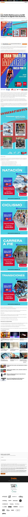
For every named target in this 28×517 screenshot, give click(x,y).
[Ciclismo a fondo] (5, 0)
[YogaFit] (4, 506)
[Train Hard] (3, 510)
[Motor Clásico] (20, 497)
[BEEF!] (12, 510)
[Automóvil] (4, 500)
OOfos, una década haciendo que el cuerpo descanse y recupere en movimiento (16, 374)
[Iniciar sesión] (25, 2)
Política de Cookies (6, 465)
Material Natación (4, 378)
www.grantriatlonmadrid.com (5, 329)
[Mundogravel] (4, 513)
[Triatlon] (3, 2)
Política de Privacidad (21, 467)
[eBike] (8, 510)
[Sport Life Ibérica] (14, 486)
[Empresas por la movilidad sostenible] (14, 491)
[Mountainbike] (2, 0)
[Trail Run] (24, 0)
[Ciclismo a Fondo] (10, 507)
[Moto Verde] (9, 500)
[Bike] (15, 506)
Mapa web (19, 480)
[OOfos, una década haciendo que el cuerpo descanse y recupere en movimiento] (3, 375)
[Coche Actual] (9, 496)
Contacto (9, 480)
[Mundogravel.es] (14, 0)
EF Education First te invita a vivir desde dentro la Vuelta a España (17, 366)
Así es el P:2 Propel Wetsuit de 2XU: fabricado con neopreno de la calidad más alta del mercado (15, 379)
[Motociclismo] (15, 500)
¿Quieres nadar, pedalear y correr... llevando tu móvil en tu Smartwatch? (17, 370)
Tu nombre (2, 457)
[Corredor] (5, 504)
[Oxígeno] (21, 507)
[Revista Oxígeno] (17, 0)
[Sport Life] (20, 500)
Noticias (2, 13)
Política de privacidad (13, 480)
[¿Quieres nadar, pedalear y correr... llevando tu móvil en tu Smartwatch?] (3, 370)
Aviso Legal (18, 467)
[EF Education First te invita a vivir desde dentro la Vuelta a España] (3, 366)
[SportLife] (20, 0)
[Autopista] (4, 496)
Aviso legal (16, 480)
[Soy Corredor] (10, 0)
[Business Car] (14, 496)
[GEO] (17, 510)
